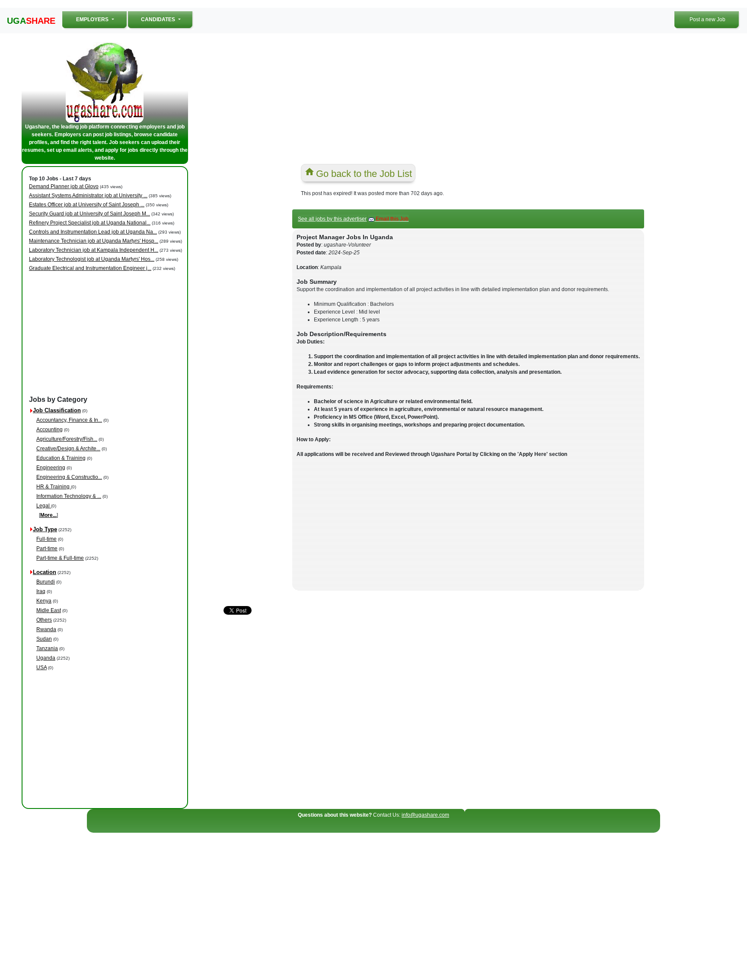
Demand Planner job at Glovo (64, 186)
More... (48, 515)
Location (44, 572)
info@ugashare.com (425, 815)
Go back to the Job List (364, 173)
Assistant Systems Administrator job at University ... (88, 195)
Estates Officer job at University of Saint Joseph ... (86, 205)
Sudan (44, 639)
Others (44, 620)
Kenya (43, 601)
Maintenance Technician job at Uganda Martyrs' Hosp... (93, 241)
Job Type (45, 529)
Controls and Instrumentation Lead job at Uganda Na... (93, 232)
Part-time (46, 548)
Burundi (45, 582)
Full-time (46, 539)
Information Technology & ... (68, 496)
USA (41, 667)
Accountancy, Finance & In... (69, 420)
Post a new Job (707, 19)
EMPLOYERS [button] (102, 19)
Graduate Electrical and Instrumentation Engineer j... (90, 268)
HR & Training (53, 487)
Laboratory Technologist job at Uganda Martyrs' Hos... (91, 259)
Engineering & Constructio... (69, 477)
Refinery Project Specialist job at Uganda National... (89, 223)
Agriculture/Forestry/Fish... (66, 439)
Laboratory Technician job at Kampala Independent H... (93, 250)
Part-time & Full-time (60, 558)
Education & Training (61, 458)
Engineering (50, 468)
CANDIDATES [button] (158, 19)
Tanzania (47, 648)
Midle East (48, 610)
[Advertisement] (106, 334)
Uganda (45, 658)
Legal (43, 506)
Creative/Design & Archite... (68, 449)
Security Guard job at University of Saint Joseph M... (89, 214)
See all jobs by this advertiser (332, 219)
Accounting (49, 430)
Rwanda (46, 629)
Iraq (40, 591)
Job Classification (57, 410)
